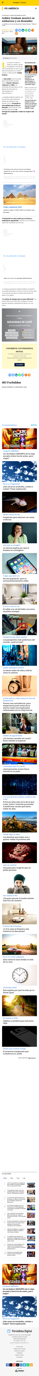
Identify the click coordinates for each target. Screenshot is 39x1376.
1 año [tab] (24, 1178)
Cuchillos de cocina (11, 333)
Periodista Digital (8, 30)
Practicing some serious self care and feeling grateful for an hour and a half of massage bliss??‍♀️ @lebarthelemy (19, 171)
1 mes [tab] (18, 1178)
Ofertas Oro (26, 332)
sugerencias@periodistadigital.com (19, 1342)
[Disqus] (19, 1087)
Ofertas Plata (27, 335)
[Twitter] (19, 30)
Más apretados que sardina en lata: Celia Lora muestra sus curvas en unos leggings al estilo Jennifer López (31, 104)
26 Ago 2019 (5, 31)
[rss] (31, 1364)
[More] (16, 33)
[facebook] (7, 1364)
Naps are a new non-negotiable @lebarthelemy (18, 278)
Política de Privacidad (19, 1349)
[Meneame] (32, 30)
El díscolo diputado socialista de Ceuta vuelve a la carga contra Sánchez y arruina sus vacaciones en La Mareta (16, 1223)
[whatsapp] (27, 1364)
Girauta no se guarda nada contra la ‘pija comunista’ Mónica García (14, 1253)
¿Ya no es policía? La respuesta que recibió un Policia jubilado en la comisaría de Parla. (16, 1184)
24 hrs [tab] (5, 1178)
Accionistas (19, 1357)
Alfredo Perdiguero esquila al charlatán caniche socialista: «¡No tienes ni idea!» (15, 1230)
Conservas (12, 330)
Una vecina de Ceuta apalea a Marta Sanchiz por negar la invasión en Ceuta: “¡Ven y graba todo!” (16, 1216)
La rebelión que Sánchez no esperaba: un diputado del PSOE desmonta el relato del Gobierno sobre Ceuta (16, 1239)
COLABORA (19, 364)
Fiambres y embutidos (12, 335)
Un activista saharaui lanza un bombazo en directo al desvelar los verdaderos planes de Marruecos (16, 1200)
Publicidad (19, 1353)
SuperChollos (27, 330)
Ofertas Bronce (27, 337)
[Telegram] (29, 30)
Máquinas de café (12, 337)
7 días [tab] (11, 1178)
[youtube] (14, 1364)
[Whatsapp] (26, 30)
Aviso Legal (19, 1346)
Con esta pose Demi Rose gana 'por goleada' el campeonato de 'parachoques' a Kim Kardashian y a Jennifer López (31, 79)
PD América (12, 8)
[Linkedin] (22, 30)
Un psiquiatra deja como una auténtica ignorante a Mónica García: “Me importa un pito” (15, 1191)
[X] (10, 1364)
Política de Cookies (19, 1351)
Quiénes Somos (19, 1355)
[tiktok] (17, 1364)
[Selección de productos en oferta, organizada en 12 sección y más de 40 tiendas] (19, 312)
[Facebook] (16, 30)
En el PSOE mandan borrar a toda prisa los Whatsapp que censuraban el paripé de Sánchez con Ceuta (16, 1208)
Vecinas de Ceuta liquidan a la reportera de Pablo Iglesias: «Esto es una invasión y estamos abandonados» (16, 1246)
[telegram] (24, 1364)
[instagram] (21, 1364)
